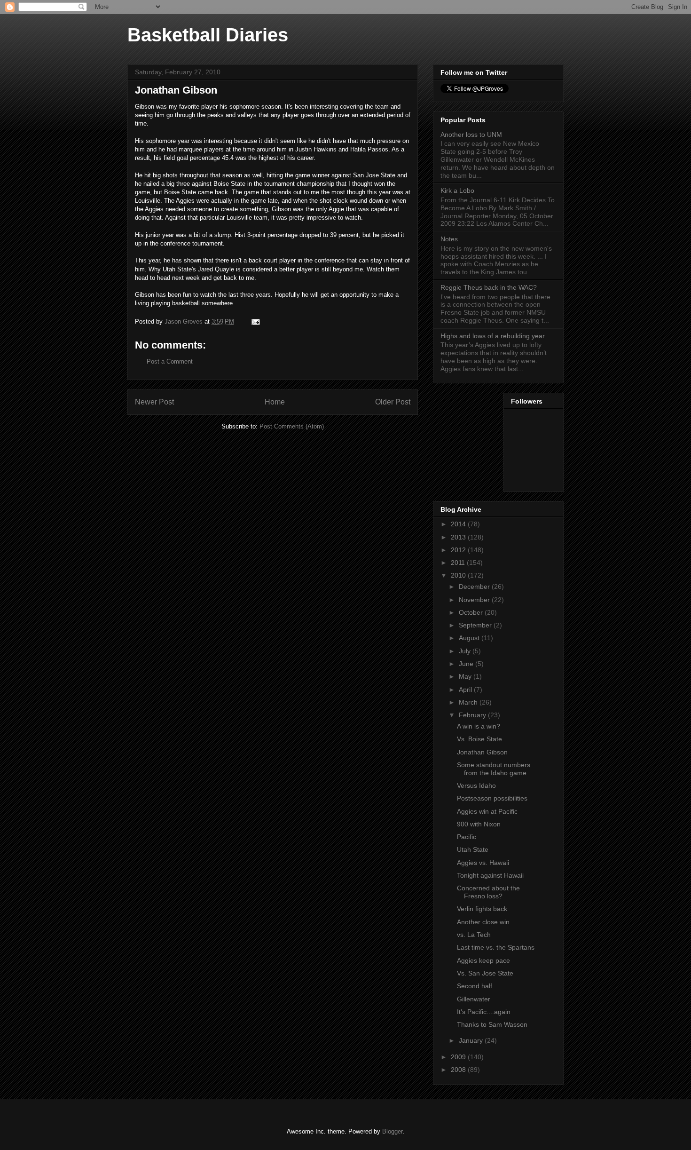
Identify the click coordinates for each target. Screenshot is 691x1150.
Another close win (483, 922)
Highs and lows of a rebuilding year (492, 336)
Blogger (392, 1131)
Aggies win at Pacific (487, 811)
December (475, 586)
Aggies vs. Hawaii (483, 862)
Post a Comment (170, 361)
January (472, 1040)
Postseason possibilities (492, 798)
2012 (459, 550)
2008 (459, 1069)
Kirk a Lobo (457, 190)
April (466, 689)
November (475, 599)
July (465, 651)
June (467, 663)
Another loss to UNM (471, 134)
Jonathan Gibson (482, 752)
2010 (459, 575)
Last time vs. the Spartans (495, 947)
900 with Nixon (479, 824)
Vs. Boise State (479, 739)
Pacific (466, 837)
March (469, 702)
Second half (474, 986)
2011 (459, 562)
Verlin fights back (482, 908)
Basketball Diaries (207, 34)
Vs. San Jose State (485, 973)
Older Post (392, 402)
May (466, 676)
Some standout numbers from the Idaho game (493, 769)
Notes (449, 239)
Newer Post (154, 402)
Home (275, 402)
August (470, 638)
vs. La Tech (474, 934)
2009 (459, 1057)
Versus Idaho (476, 785)
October (472, 612)
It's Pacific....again (483, 1011)
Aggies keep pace (483, 960)
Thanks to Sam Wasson (492, 1024)
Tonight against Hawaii (490, 875)
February (473, 715)
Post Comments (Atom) (291, 426)
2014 (459, 524)
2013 (459, 537)
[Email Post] (255, 321)
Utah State (472, 849)
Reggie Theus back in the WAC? (488, 287)
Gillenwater (473, 999)
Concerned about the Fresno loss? (488, 892)
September (476, 625)
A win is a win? (478, 726)
